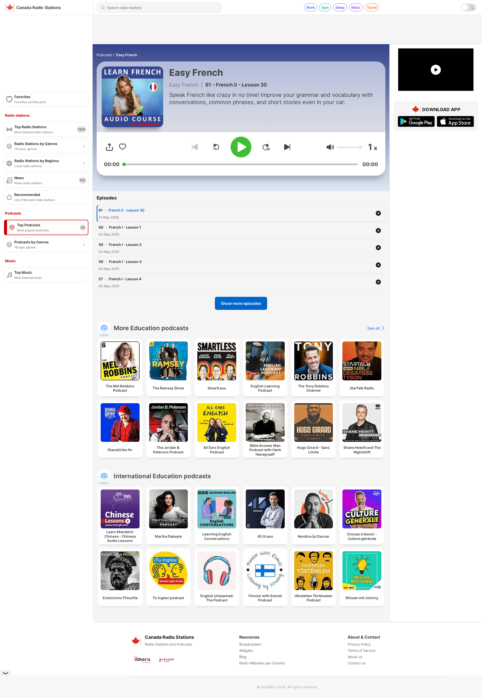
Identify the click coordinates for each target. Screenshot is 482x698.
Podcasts (104, 55)
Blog (243, 657)
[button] (330, 147)
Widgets (246, 650)
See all (373, 328)
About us (355, 657)
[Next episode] (286, 147)
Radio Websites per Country (262, 663)
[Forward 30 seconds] (266, 147)
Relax (355, 7)
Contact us (357, 663)
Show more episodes (241, 303)
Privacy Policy (359, 644)
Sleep (340, 7)
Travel (372, 7)
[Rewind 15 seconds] (215, 147)
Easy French (126, 55)
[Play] (241, 147)
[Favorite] (122, 147)
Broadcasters (250, 644)
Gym (325, 7)
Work (310, 7)
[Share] (109, 147)
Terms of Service (361, 650)
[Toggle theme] (468, 7)
